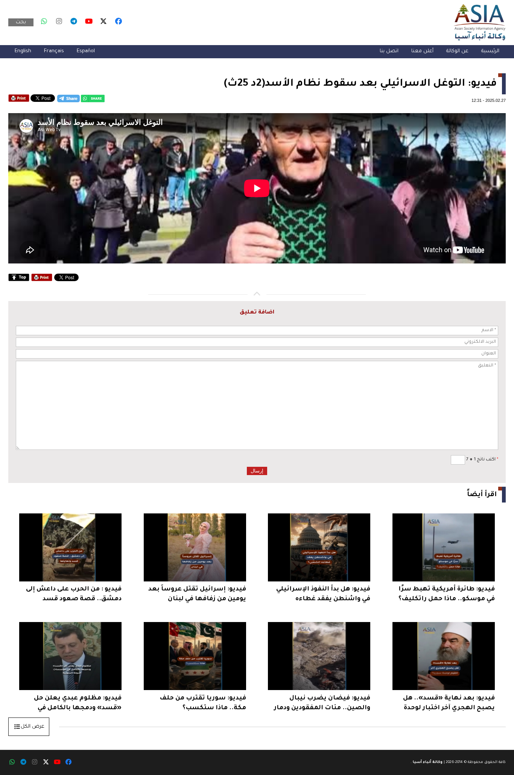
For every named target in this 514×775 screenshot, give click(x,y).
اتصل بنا (389, 51)
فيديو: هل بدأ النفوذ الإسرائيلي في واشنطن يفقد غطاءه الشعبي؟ (323, 595)
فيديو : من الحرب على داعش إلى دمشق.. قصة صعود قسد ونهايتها (74, 595)
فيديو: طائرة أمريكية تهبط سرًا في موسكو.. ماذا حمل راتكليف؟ (446, 594)
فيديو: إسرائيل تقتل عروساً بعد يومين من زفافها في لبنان (197, 594)
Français (54, 51)
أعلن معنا (422, 51)
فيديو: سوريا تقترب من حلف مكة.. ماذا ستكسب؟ (203, 703)
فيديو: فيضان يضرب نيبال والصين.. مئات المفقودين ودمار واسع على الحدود (322, 704)
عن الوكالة (457, 51)
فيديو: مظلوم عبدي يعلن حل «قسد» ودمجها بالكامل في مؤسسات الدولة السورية (78, 704)
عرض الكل (32, 727)
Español (86, 51)
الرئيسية (490, 51)
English (23, 51)
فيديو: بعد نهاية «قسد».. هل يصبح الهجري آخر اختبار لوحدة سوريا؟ (449, 704)
